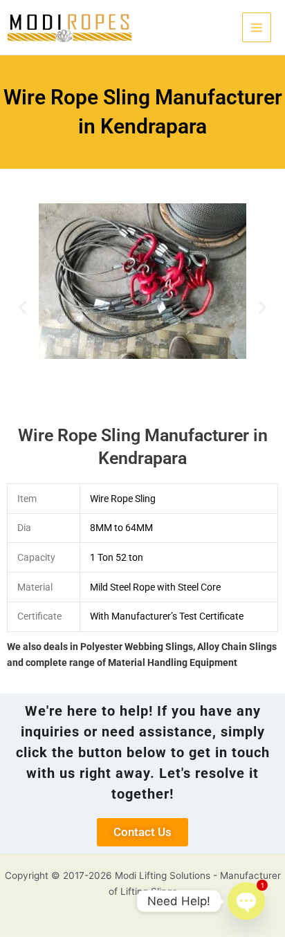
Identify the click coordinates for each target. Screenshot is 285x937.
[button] (22, 307)
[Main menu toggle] (257, 27)
